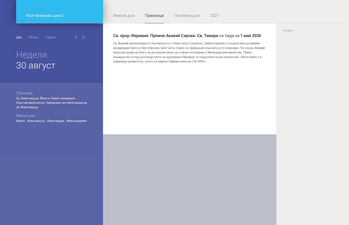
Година (50, 37)
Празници (154, 15)
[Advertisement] (189, 106)
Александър (36, 121)
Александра (55, 121)
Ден (19, 37)
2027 (214, 15)
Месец (33, 37)
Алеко (20, 121)
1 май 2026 (250, 35)
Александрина (76, 121)
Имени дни (124, 15)
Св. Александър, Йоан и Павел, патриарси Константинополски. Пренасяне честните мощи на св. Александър (51, 102)
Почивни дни (187, 15)
